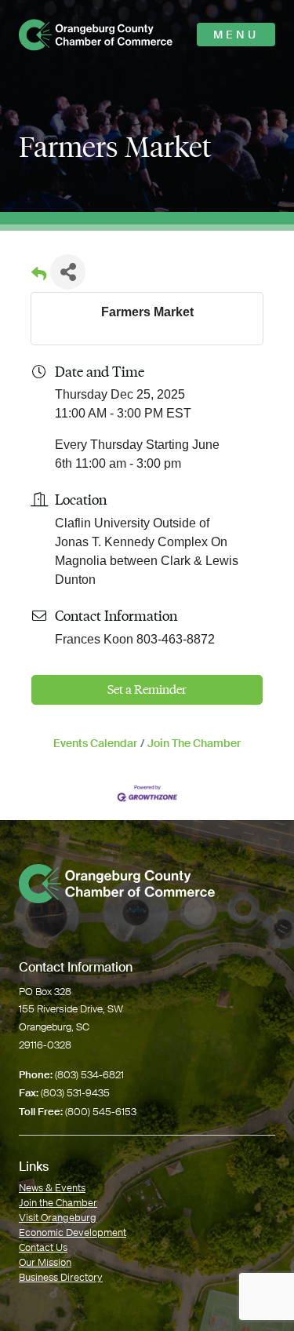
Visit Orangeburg (57, 1217)
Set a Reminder (147, 689)
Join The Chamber (194, 743)
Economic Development (72, 1232)
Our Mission (45, 1262)
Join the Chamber (58, 1203)
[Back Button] (38, 277)
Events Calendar (95, 743)
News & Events (52, 1188)
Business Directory (61, 1277)
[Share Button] (67, 272)
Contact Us (43, 1247)
